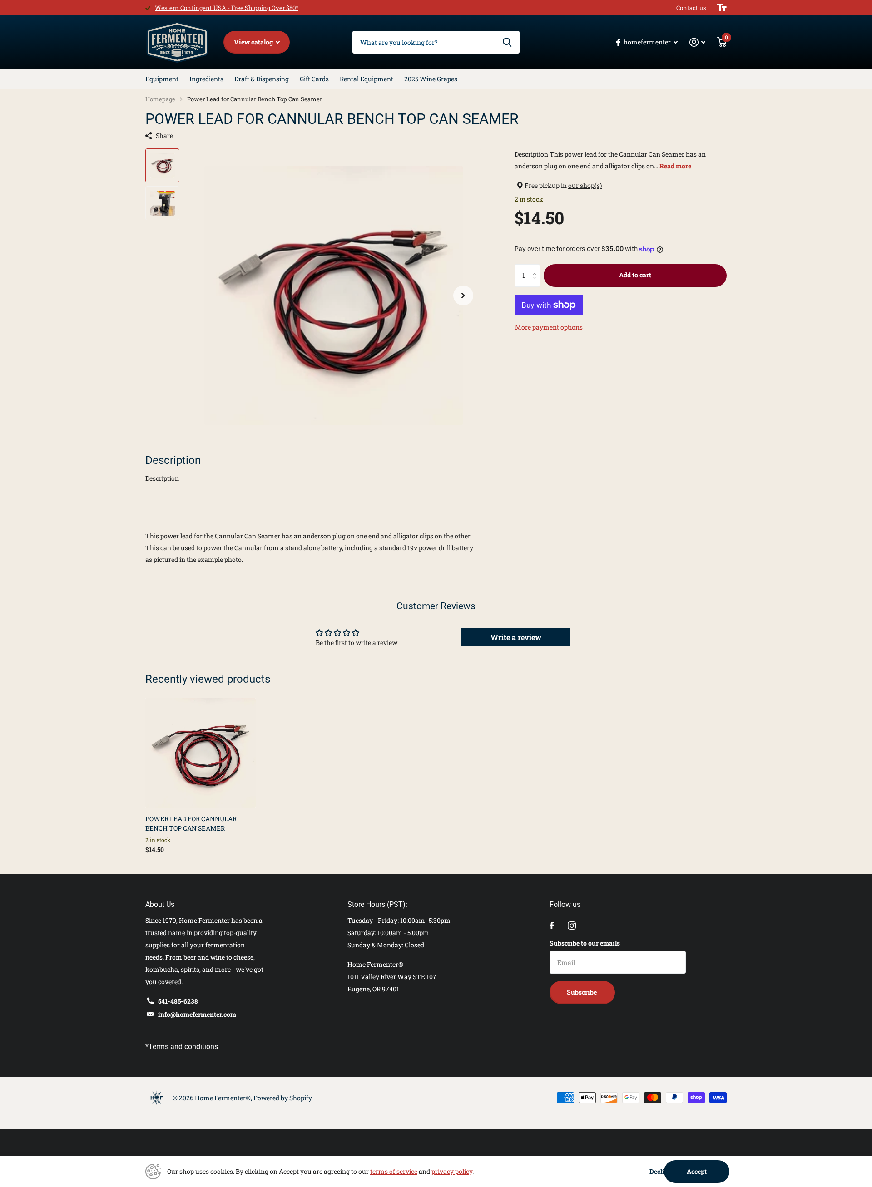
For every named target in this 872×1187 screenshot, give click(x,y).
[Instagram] (572, 925)
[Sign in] (697, 42)
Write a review (515, 637)
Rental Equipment (366, 78)
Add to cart (635, 275)
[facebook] (552, 925)
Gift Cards (314, 78)
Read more (675, 166)
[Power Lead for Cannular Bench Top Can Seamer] (200, 753)
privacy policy (451, 1171)
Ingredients (206, 78)
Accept (697, 1171)
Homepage (160, 99)
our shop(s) (585, 185)
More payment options (549, 327)
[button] (463, 295)
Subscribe (582, 992)
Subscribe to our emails (585, 943)
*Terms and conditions (181, 1046)
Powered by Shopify (282, 1097)
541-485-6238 (178, 1001)
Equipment (161, 78)
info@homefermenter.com (197, 1014)
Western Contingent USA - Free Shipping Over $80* (226, 8)
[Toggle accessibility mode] (722, 8)
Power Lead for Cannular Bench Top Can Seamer (191, 823)
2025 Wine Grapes (430, 78)
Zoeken (507, 42)
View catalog (254, 42)
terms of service (393, 1171)
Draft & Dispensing (261, 78)
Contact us (691, 8)
